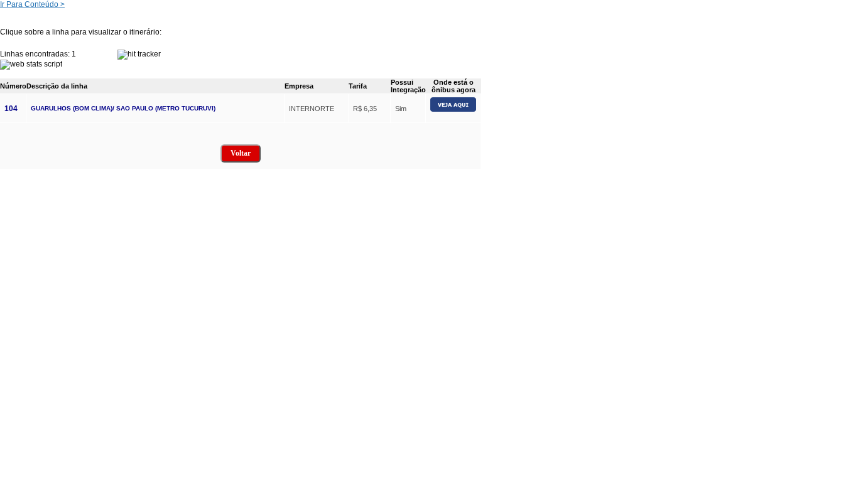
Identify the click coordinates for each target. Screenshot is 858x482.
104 (11, 108)
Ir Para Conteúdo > (32, 4)
